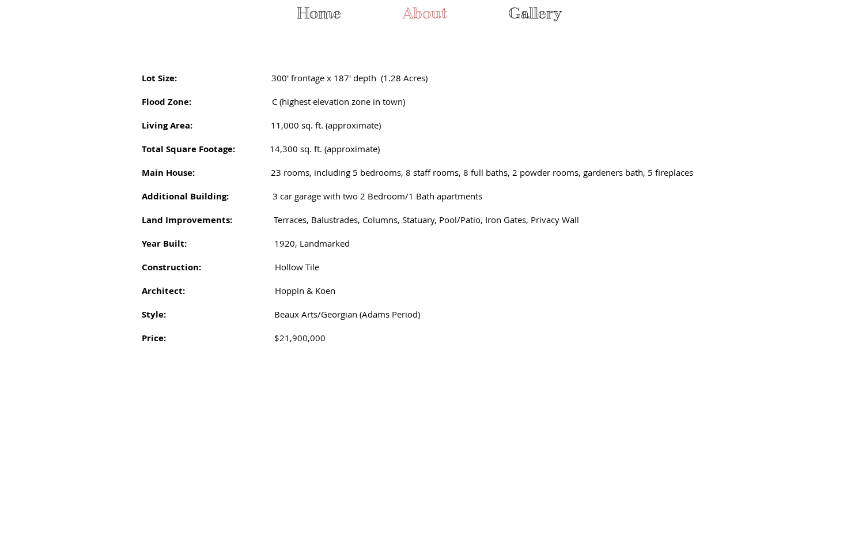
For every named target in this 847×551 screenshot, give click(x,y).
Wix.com (299, 441)
